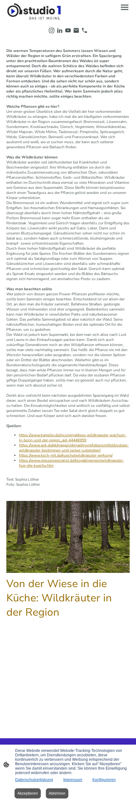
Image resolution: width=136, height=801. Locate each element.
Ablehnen (57, 793)
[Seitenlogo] (36, 11)
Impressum (72, 780)
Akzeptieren (27, 793)
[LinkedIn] (60, 30)
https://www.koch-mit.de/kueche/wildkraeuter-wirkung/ (66, 455)
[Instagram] (51, 30)
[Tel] (84, 30)
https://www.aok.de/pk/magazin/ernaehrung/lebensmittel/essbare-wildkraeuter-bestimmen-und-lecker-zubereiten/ (74, 448)
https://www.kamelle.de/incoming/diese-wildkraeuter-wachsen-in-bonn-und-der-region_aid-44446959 (73, 438)
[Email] (76, 30)
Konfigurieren (104, 780)
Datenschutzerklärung (34, 780)
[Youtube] (68, 30)
